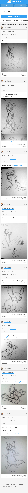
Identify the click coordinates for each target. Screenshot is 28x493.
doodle (14, 74)
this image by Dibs (19, 382)
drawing (20, 74)
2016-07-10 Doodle (8, 372)
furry (24, 74)
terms (12, 486)
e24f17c (13, 484)
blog (21, 486)
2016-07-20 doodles (8, 85)
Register (20, 5)
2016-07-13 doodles (8, 208)
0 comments (4, 74)
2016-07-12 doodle (7, 271)
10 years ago (4, 37)
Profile (2, 20)
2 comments (4, 315)
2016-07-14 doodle (7, 156)
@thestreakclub (22, 484)
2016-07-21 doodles (8, 31)
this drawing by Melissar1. (17, 165)
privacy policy (16, 486)
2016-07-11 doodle (7, 326)
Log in (7, 5)
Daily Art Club (13, 34)
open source (9, 484)
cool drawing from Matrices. (15, 434)
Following (8, 20)
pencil (24, 75)
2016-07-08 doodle (8, 418)
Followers (15, 20)
